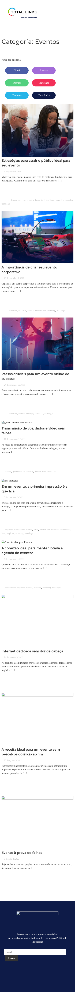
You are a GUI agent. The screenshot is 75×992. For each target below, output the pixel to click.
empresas (22, 200)
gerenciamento (19, 471)
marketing (60, 200)
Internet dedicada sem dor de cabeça (32, 651)
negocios (69, 200)
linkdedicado (49, 200)
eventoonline (19, 529)
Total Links (44, 95)
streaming (20, 533)
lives (3, 533)
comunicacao (10, 587)
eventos (31, 200)
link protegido (53, 529)
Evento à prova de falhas (22, 853)
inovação (39, 200)
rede (44, 471)
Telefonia (16, 95)
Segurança (44, 83)
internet (38, 471)
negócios (10, 533)
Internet (17, 83)
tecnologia (6, 204)
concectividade (11, 200)
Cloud (17, 70)
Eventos (44, 70)
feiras (36, 529)
